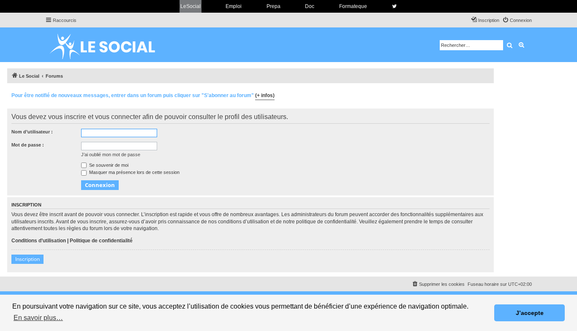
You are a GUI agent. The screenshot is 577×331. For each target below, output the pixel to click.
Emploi (234, 6)
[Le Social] (109, 45)
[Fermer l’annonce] (487, 94)
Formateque (353, 6)
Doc (309, 6)
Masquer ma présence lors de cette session (134, 172)
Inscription (27, 259)
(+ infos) (265, 95)
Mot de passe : (27, 144)
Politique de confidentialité (101, 241)
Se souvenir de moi (108, 165)
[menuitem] (517, 20)
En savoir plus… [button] (38, 317)
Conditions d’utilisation (38, 241)
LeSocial (190, 6)
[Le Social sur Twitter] (394, 6)
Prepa (273, 6)
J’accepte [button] (530, 312)
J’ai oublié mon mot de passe (110, 154)
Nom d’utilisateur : (32, 131)
